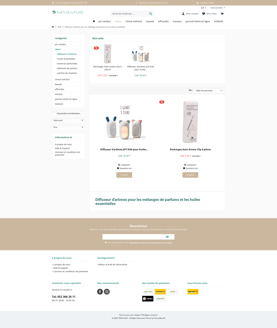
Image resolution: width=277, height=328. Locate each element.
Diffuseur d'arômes (67, 54)
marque (59, 94)
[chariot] (222, 13)
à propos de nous (63, 144)
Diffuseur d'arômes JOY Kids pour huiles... (140, 68)
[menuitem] (216, 8)
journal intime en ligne (66, 99)
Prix (55, 127)
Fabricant (58, 120)
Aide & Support (62, 148)
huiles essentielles (66, 58)
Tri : (191, 90)
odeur (58, 49)
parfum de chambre (67, 73)
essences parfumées (67, 63)
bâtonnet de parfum (67, 68)
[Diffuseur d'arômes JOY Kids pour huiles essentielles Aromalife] (140, 54)
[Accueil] (93, 21)
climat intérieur (62, 79)
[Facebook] (100, 292)
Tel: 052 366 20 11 (63, 297)
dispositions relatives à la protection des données (150, 242)
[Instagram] (107, 292)
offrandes (59, 89)
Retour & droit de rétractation (113, 264)
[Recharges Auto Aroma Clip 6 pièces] (107, 54)
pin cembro (60, 44)
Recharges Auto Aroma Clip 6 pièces (107, 68)
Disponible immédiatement (70, 113)
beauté (58, 84)
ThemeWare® (159, 318)
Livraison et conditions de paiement (67, 153)
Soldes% (59, 104)
